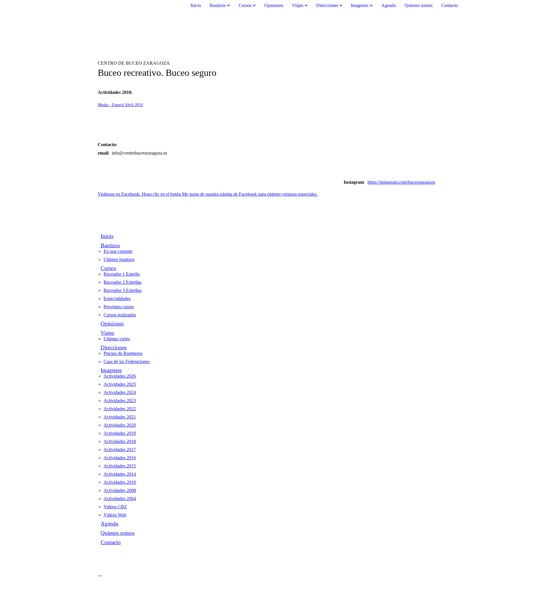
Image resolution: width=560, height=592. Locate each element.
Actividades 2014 (120, 474)
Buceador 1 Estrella (122, 274)
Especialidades (117, 298)
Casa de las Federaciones (127, 361)
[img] (280, 36)
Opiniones (273, 5)
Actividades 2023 (120, 400)
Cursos (245, 5)
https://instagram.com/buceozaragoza (401, 182)
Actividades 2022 (120, 408)
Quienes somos (419, 5)
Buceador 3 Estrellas (122, 290)
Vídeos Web (115, 514)
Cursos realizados (120, 314)
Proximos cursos (119, 306)
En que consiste (118, 251)
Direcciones (327, 5)
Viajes (297, 5)
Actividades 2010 (120, 482)
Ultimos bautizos (119, 259)
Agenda (388, 5)
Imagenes (359, 5)
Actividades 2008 (120, 490)
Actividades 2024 (120, 392)
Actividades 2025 (120, 384)
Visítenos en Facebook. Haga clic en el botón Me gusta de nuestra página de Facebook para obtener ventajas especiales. (208, 194)
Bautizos (218, 5)
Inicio (195, 5)
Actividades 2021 (120, 416)
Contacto (449, 5)
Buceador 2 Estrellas (122, 282)
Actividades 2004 (120, 498)
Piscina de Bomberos (123, 353)
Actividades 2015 (120, 465)
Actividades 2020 (120, 425)
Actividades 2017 (120, 449)
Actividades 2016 (120, 457)
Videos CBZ (115, 506)
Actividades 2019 (120, 433)
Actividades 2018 (120, 441)
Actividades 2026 (120, 376)
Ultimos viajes (117, 338)
